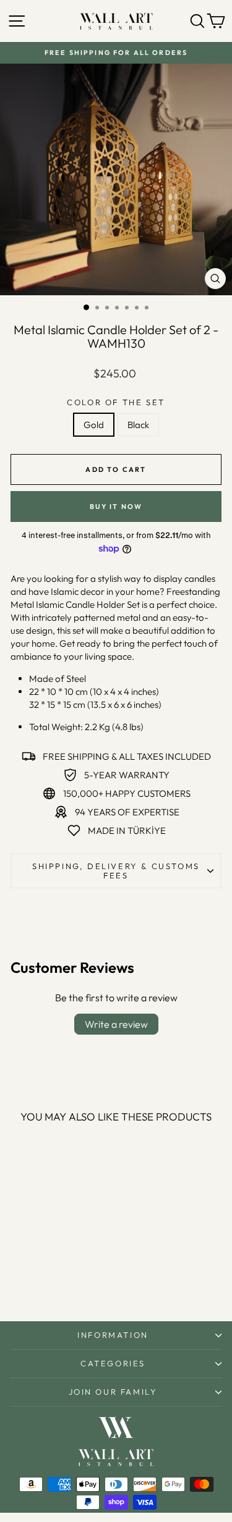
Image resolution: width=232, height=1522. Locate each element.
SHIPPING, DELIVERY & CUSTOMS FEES (116, 870)
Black (138, 425)
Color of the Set (116, 402)
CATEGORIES (112, 1363)
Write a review (116, 1024)
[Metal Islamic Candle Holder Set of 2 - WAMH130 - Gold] (43, 1279)
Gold (94, 425)
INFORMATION (112, 1335)
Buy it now (116, 506)
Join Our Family (113, 1392)
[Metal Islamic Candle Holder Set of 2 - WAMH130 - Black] (57, 1279)
